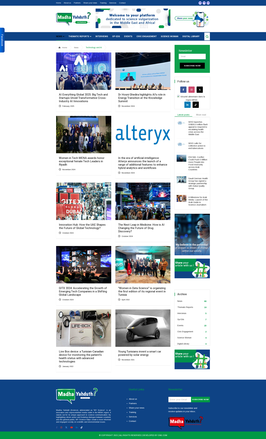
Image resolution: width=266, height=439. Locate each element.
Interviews (101, 36)
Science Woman (169, 36)
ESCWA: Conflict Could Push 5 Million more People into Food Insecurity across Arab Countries (197, 163)
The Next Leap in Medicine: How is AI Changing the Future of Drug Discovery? (141, 228)
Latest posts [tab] (183, 114)
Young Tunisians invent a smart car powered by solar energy (139, 353)
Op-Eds (116, 36)
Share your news (90, 3)
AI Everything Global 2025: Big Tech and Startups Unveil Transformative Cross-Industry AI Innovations (83, 98)
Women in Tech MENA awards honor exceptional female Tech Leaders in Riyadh (81, 161)
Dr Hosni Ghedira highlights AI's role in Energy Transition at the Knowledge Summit (141, 98)
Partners (77, 3)
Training (103, 3)
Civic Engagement (146, 36)
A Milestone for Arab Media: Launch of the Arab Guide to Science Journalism (198, 201)
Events (128, 36)
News (59, 36)
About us (67, 3)
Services (112, 3)
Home (58, 3)
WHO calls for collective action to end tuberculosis (196, 145)
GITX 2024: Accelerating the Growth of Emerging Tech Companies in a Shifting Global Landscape (83, 291)
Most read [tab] (201, 114)
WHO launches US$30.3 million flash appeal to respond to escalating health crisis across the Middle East (198, 128)
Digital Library (191, 36)
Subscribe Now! (192, 66)
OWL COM (162, 435)
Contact (122, 3)
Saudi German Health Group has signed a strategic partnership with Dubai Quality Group (198, 183)
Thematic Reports (78, 36)
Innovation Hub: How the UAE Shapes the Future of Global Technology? (82, 226)
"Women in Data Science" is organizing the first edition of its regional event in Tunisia (142, 291)
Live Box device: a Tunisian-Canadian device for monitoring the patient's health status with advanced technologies (81, 357)
